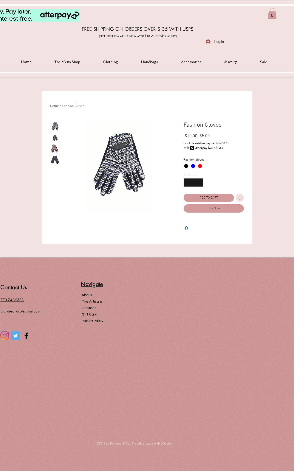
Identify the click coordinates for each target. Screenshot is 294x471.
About (87, 294)
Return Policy (92, 320)
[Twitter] (15, 335)
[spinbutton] (193, 183)
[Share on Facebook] (186, 228)
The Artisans (92, 301)
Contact (89, 307)
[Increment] (200, 183)
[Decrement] (187, 183)
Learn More (215, 148)
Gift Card (89, 314)
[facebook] (26, 335)
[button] (272, 13)
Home (54, 106)
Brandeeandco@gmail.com (20, 311)
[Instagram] (4, 335)
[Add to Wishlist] (240, 198)
